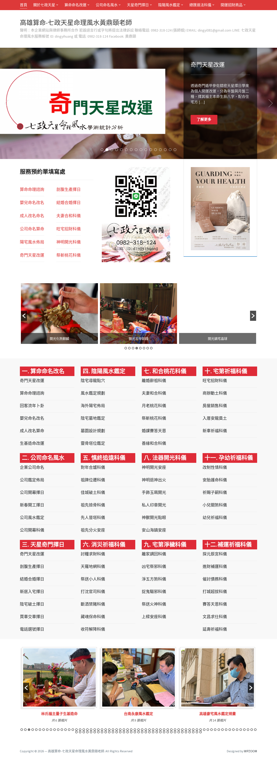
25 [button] (109, 729)
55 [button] (219, 729)
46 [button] (186, 729)
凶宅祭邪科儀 (154, 566)
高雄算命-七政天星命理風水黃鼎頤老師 (76, 23)
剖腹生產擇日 (68, 189)
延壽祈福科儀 (215, 629)
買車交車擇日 (32, 616)
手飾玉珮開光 (154, 492)
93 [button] (175, 732)
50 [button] (200, 729)
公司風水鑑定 (32, 517)
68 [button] (84, 732)
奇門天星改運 (32, 255)
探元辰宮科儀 (215, 553)
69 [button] (87, 732)
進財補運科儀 (215, 566)
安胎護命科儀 (215, 479)
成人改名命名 (32, 215)
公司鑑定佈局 (32, 479)
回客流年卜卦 (32, 405)
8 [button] (151, 348)
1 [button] (126, 348)
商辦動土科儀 (215, 393)
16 (175, 149)
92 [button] (171, 732)
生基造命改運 (32, 443)
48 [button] (193, 729)
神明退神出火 (154, 479)
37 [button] (153, 729)
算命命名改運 (75, 5)
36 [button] (149, 729)
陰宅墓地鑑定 (93, 418)
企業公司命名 (32, 467)
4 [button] (136, 348)
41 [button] (167, 729)
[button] (24, 316)
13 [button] (65, 729)
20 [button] (91, 729)
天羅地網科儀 (93, 566)
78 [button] (120, 732)
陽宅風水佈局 (32, 242)
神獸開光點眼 (154, 517)
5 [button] (140, 348)
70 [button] (91, 732)
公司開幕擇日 (32, 492)
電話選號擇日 (32, 629)
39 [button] (160, 729)
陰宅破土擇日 (32, 604)
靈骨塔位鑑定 (93, 443)
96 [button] (186, 732)
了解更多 (204, 112)
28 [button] (120, 729)
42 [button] (171, 729)
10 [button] (54, 729)
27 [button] (116, 729)
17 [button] (80, 729)
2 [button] (129, 348)
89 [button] (160, 732)
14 (165, 149)
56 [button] (222, 729)
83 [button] (138, 732)
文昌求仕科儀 (215, 616)
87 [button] (153, 732)
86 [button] (149, 732)
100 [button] (200, 732)
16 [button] (76, 729)
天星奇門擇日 (138, 5)
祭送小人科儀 (93, 579)
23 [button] (102, 729)
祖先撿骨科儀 (93, 505)
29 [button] (124, 729)
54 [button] (215, 729)
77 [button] (116, 732)
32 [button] (135, 729)
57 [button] (226, 729)
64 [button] (251, 729)
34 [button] (142, 729)
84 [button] (142, 732)
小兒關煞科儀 (215, 505)
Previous (6, 103)
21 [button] (94, 729)
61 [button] (240, 729)
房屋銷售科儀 (215, 405)
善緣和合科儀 (154, 443)
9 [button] (51, 729)
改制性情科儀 (215, 467)
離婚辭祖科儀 (154, 380)
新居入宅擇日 (32, 591)
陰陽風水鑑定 (169, 5)
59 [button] (233, 729)
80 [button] (127, 732)
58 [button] (230, 729)
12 (155, 149)
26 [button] (113, 729)
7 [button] (147, 348)
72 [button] (98, 732)
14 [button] (69, 729)
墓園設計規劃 (93, 430)
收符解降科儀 (93, 629)
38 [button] (157, 729)
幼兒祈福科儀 (215, 517)
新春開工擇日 (32, 505)
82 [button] (135, 732)
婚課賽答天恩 (154, 430)
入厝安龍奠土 (215, 418)
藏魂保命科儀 (93, 616)
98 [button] (193, 732)
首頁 (23, 5)
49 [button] (197, 729)
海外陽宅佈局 (93, 405)
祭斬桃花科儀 (154, 418)
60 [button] (237, 729)
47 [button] (189, 729)
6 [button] (144, 348)
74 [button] (105, 732)
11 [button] (58, 729)
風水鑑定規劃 (93, 393)
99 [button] (197, 732)
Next (270, 103)
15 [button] (73, 729)
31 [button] (131, 729)
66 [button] (76, 732)
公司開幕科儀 (32, 530)
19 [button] (87, 729)
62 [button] (244, 729)
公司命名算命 (32, 228)
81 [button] (131, 732)
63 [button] (248, 729)
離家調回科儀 (154, 553)
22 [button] (98, 729)
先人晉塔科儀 (93, 517)
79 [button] (124, 732)
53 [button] (211, 729)
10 (145, 149)
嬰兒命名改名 (32, 202)
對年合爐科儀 (93, 467)
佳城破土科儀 (93, 492)
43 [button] (175, 729)
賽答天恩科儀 (215, 604)
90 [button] (164, 732)
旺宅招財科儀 (215, 380)
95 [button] (182, 732)
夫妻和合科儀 (154, 393)
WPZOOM (250, 751)
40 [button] (164, 729)
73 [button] (102, 732)
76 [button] (113, 732)
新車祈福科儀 (215, 430)
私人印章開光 (154, 505)
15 (170, 149)
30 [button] (127, 729)
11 (150, 149)
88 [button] (157, 732)
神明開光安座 (154, 467)
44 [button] (178, 729)
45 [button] (182, 729)
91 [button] (167, 732)
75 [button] (109, 732)
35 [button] (146, 729)
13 (160, 149)
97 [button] (189, 732)
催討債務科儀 (215, 579)
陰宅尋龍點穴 (93, 380)
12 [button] (62, 729)
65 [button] (255, 729)
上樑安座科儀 (154, 616)
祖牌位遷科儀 (93, 479)
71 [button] (94, 732)
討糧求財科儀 (93, 553)
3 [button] (133, 348)
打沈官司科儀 (93, 591)
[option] (59, 313)
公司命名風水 (107, 5)
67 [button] (80, 732)
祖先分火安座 (93, 530)
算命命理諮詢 (32, 189)
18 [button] (84, 729)
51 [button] (204, 729)
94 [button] (178, 732)
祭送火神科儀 (154, 604)
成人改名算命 (32, 430)
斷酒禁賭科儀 (93, 604)
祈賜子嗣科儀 (215, 492)
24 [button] (105, 729)
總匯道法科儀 (200, 5)
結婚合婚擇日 (68, 202)
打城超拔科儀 (215, 591)
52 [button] (208, 729)
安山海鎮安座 (154, 530)
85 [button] (146, 732)
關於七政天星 (44, 5)
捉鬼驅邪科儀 (154, 591)
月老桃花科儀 (154, 405)
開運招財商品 (232, 5)
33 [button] (138, 729)
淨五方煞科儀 (154, 579)
